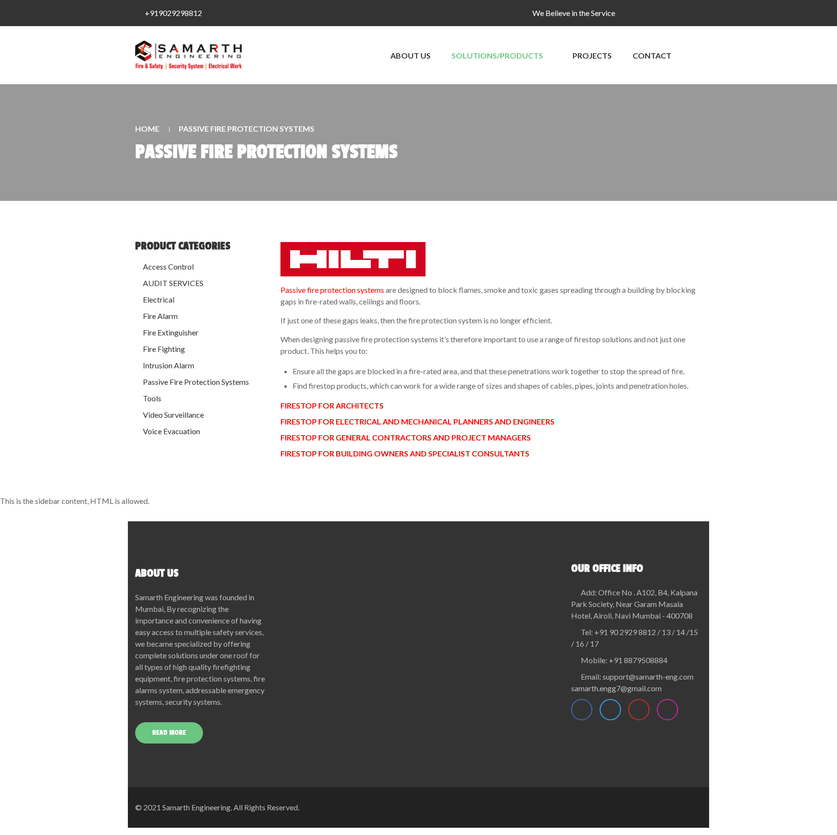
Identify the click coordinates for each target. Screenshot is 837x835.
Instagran (667, 709)
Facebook (581, 709)
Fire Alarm (160, 315)
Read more (169, 733)
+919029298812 (173, 12)
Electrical (158, 299)
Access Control (168, 266)
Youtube (639, 709)
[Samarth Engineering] (188, 55)
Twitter (610, 709)
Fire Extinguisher (171, 332)
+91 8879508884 (638, 660)
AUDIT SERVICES (173, 283)
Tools (152, 398)
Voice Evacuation (171, 431)
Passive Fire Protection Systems (196, 381)
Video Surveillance (173, 414)
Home (147, 128)
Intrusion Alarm (168, 365)
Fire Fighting (164, 348)
